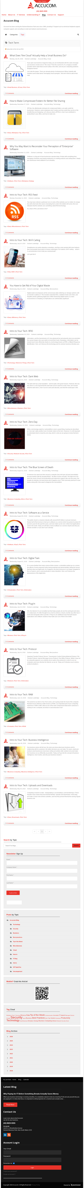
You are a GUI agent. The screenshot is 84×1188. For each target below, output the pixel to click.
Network (10, 681)
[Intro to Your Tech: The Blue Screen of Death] (14, 484)
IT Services (17, 1015)
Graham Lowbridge (30, 59)
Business (16, 933)
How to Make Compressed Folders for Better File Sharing (37, 100)
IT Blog (15, 958)
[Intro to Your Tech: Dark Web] (14, 393)
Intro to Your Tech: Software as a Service (29, 512)
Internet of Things (21, 363)
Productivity (65, 1018)
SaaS (16, 544)
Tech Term (27, 87)
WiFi (13, 272)
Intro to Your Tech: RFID (21, 330)
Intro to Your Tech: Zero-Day (23, 421)
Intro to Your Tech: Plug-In (22, 603)
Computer (11, 726)
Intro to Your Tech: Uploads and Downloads (31, 785)
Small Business (12, 87)
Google (8, 1018)
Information (28, 590)
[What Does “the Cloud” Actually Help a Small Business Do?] (14, 72)
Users (24, 1018)
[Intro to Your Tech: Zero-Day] (14, 439)
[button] (78, 35)
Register (44, 1)
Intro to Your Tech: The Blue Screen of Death (31, 467)
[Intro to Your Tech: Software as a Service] (14, 530)
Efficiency (15, 317)
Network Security (19, 453)
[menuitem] (4, 15)
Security (10, 453)
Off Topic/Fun (17, 967)
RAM (24, 726)
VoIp (9, 272)
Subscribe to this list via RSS (15, 49)
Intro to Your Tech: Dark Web (24, 376)
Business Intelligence (28, 771)
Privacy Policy (36, 1185)
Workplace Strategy (28, 181)
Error (23, 499)
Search (76, 845)
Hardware (58, 1018)
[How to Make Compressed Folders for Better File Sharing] (14, 118)
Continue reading (71, 93)
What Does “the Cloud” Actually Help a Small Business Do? (38, 55)
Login (39, 1)
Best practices (54, 289)
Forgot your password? (10, 1171)
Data (9, 132)
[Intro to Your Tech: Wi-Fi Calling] (14, 257)
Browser (10, 635)
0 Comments (10, 93)
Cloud (49, 59)
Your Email (7, 1149)
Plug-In (24, 635)
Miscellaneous (16, 226)
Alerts (15, 963)
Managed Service (69, 1015)
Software (10, 181)
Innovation (56, 1015)
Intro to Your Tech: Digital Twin (24, 558)
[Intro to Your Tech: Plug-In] (14, 620)
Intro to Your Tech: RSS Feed (24, 194)
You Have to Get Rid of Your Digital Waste (30, 285)
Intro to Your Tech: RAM (21, 694)
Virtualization (12, 590)
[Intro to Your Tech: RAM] (14, 711)
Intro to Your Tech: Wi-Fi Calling (25, 240)
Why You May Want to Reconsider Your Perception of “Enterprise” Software (41, 148)
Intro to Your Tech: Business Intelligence (29, 739)
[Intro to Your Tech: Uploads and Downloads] (14, 802)
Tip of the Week (18, 941)
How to (15, 954)
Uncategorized (17, 971)
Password (6, 1156)
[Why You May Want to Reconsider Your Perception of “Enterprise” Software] (14, 166)
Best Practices (38, 1018)
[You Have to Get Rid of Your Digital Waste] (14, 302)
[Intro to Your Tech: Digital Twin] (14, 575)
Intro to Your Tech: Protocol (23, 649)
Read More (10, 1105)
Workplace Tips (17, 132)
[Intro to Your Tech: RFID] (14, 348)
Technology (56, 104)
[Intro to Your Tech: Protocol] (14, 666)
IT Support (62, 1015)
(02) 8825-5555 (41, 11)
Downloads (15, 817)
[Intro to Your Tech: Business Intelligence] (14, 757)
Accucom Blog (42, 59)
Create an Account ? (9, 1174)
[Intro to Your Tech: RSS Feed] (14, 212)
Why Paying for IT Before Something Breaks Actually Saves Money (31, 1094)
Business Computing (14, 499)
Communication (49, 1015)
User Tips (47, 1018)
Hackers (20, 408)
